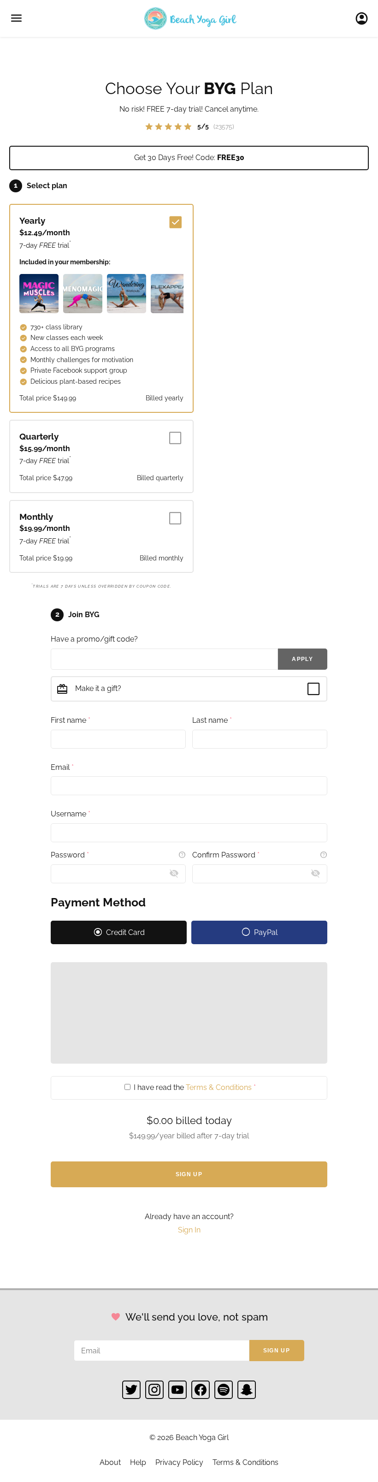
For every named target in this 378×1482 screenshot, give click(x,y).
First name (70, 720)
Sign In (364, 18)
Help (138, 1462)
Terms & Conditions (219, 1087)
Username (70, 813)
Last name (212, 720)
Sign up (276, 1350)
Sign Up (189, 1174)
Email (62, 767)
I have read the (194, 1087)
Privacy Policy (179, 1462)
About (110, 1462)
